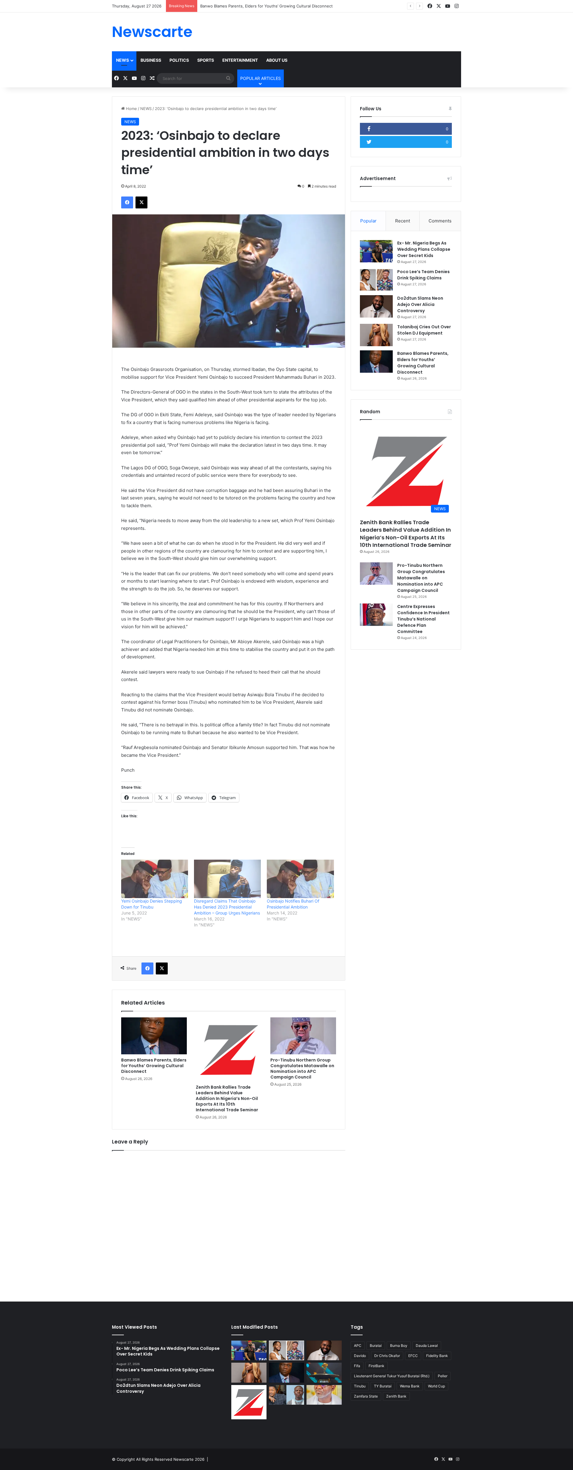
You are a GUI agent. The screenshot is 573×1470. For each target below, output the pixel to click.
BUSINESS (151, 60)
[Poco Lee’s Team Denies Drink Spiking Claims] (376, 280)
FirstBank (376, 1366)
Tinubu (360, 1386)
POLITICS (179, 60)
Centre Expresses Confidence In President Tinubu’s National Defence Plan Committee (423, 619)
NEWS (122, 60)
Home (131, 108)
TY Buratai (383, 1386)
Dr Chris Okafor (387, 1355)
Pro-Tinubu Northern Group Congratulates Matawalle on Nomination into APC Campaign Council (302, 1068)
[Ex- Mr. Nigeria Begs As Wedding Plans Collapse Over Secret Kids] (376, 251)
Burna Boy (398, 1345)
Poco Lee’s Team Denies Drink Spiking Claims (423, 275)
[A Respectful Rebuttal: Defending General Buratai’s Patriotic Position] (324, 1395)
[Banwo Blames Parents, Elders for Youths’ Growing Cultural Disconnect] (154, 1035)
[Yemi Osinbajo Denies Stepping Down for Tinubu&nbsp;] (154, 879)
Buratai (376, 1345)
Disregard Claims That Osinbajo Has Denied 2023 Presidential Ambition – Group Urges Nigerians (227, 906)
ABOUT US (276, 60)
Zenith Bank (396, 1396)
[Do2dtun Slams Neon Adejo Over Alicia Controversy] (376, 306)
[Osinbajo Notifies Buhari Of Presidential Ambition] (300, 879)
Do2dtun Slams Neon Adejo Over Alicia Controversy (420, 304)
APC (357, 1345)
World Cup (436, 1386)
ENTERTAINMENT (240, 60)
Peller (442, 1376)
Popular (368, 221)
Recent (402, 221)
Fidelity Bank (437, 1355)
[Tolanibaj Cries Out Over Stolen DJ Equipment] (376, 335)
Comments (440, 221)
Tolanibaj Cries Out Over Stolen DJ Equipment (424, 330)
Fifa (357, 1366)
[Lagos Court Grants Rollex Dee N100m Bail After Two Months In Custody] (286, 1395)
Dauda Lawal (427, 1345)
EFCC (413, 1355)
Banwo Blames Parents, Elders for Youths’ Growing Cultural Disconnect (266, 6)
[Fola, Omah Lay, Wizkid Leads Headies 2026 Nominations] (324, 1373)
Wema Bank (410, 1386)
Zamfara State (366, 1396)
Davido (360, 1355)
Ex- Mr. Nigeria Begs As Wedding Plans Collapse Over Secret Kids (423, 249)
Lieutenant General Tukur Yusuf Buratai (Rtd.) (391, 1376)
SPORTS (205, 60)
